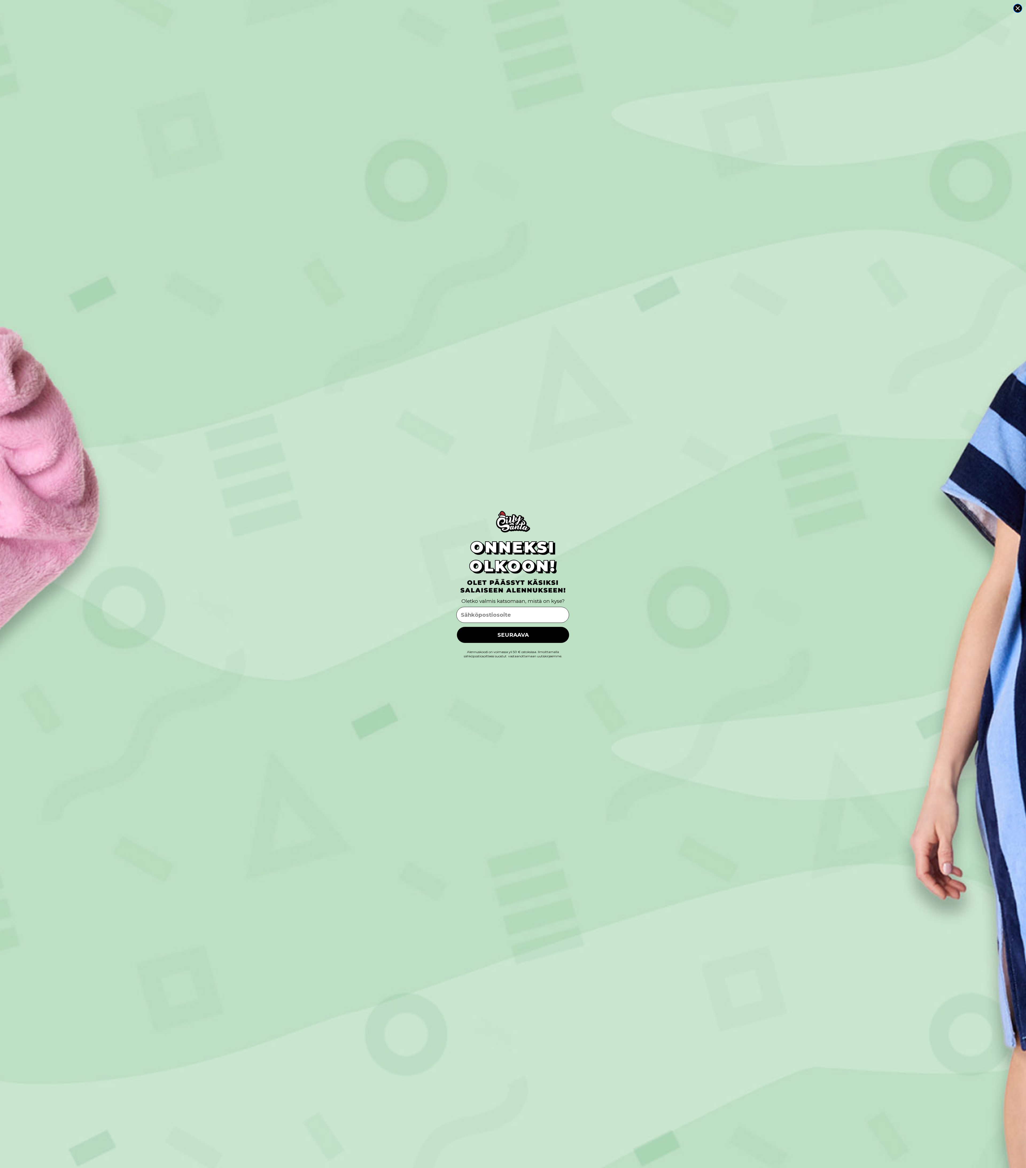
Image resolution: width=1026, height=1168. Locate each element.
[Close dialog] (1017, 8)
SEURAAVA (513, 635)
